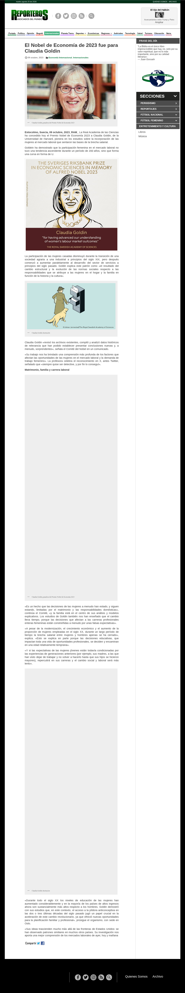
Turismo (148, 33)
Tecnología (130, 33)
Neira (168, 33)
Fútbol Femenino (152, 120)
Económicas (93, 33)
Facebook (58, 16)
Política (21, 33)
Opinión (30, 33)
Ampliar (159, 22)
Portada (12, 33)
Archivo (173, 2)
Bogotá (39, 33)
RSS (82, 16)
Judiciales (118, 33)
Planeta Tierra (67, 33)
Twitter (66, 16)
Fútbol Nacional (152, 115)
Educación (159, 33)
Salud (140, 33)
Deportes (80, 33)
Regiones (105, 33)
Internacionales (52, 33)
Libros (142, 132)
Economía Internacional (60, 57)
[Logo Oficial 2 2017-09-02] (158, 78)
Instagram (74, 16)
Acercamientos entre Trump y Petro (159, 20)
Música (142, 136)
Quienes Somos (160, 2)
